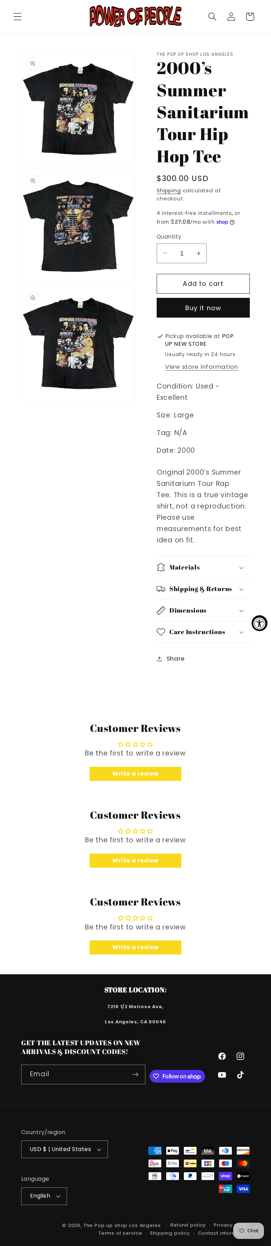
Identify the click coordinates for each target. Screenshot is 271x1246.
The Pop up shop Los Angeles (122, 1225)
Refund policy (188, 1225)
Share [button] (176, 658)
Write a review (135, 774)
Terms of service (120, 1233)
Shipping (169, 190)
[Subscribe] (135, 1074)
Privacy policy (232, 1225)
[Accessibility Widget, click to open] (259, 623)
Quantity (169, 236)
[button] (17, 16)
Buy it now (203, 307)
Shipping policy (170, 1233)
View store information (201, 366)
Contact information (224, 1233)
